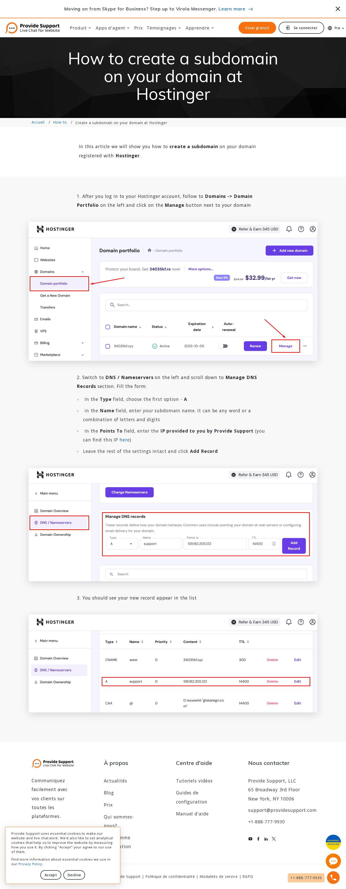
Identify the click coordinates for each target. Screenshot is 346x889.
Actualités (115, 781)
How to (60, 122)
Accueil (38, 122)
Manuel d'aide (192, 814)
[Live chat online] (333, 861)
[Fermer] (338, 8)
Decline (74, 875)
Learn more (232, 8)
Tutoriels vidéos (194, 781)
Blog (109, 793)
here (125, 440)
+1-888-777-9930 (266, 822)
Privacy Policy (30, 864)
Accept (51, 875)
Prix (138, 27)
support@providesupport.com (282, 810)
